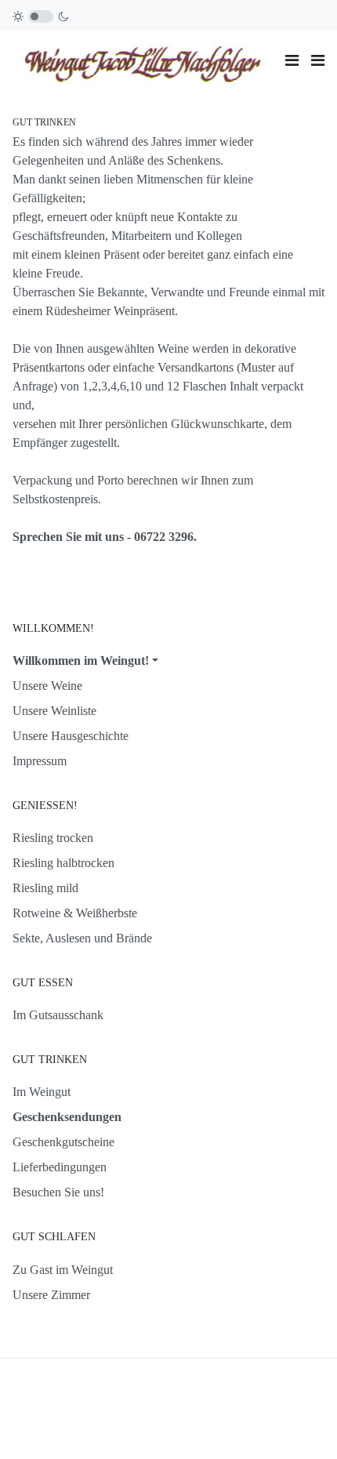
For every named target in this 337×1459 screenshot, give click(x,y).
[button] (317, 60)
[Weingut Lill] (143, 59)
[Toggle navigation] (292, 60)
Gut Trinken (44, 122)
